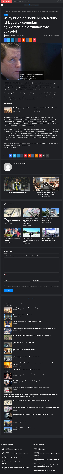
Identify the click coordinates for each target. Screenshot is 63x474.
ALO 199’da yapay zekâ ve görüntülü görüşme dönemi (28, 381)
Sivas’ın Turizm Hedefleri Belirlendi (21, 1)
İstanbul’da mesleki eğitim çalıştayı (14, 304)
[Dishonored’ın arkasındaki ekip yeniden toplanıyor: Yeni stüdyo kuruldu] (8, 416)
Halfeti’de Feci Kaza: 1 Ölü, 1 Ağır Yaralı (23, 342)
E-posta (6, 280)
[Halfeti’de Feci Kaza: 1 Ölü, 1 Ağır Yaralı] (8, 344)
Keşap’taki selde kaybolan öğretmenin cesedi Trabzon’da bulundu (32, 335)
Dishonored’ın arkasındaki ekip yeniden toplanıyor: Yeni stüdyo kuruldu (33, 414)
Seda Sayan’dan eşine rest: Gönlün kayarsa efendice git (29, 374)
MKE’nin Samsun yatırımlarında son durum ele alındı (31, 240)
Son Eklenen (31, 298)
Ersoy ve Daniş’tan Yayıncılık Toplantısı (24, 349)
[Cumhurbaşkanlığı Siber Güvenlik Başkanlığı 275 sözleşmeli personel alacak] (8, 331)
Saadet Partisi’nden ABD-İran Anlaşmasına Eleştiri (27, 321)
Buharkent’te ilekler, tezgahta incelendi (12, 239)
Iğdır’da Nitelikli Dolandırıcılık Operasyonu (50, 219)
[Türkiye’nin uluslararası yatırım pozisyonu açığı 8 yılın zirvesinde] (12, 212)
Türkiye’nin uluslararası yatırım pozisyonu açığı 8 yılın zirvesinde (12, 220)
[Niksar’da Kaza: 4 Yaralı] (8, 423)
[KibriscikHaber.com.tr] (31, 5)
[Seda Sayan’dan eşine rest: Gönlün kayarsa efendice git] (8, 376)
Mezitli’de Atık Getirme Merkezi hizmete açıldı (48, 239)
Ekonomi (12, 11)
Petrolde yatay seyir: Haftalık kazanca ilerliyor (26, 308)
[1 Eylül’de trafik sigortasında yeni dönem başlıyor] (8, 358)
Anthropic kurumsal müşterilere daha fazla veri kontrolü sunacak (22, 370)
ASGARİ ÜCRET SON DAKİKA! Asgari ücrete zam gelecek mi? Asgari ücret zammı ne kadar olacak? (30, 221)
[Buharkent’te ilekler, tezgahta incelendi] (12, 232)
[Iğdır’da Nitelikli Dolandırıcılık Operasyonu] (50, 212)
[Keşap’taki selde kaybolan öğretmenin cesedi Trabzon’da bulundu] (8, 337)
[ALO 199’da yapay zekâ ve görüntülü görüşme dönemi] (8, 383)
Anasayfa (6, 11)
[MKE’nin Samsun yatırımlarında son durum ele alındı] (31, 232)
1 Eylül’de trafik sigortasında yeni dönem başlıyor (27, 356)
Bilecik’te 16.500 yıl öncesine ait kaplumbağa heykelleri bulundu (31, 387)
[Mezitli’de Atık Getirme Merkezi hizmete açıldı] (50, 232)
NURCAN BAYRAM (10, 35)
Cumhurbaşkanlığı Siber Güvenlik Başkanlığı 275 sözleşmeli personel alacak (34, 328)
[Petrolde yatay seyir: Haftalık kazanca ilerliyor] (8, 110)
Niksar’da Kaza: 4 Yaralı (19, 421)
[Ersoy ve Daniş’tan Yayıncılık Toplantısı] (8, 351)
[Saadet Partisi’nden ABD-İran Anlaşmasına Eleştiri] (8, 324)
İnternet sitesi (36, 280)
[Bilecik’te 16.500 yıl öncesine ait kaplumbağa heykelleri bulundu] (8, 390)
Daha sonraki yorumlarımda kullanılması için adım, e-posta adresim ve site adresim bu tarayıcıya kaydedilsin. (32, 286)
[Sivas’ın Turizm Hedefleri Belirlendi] (8, 317)
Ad (5, 274)
